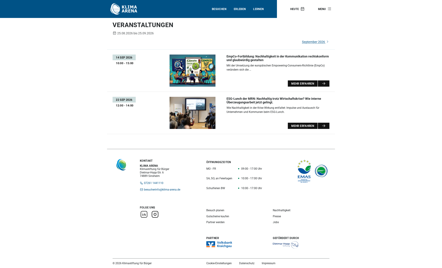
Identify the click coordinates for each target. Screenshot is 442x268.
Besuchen (219, 9)
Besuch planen (215, 210)
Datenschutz (246, 263)
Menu (322, 9)
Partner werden (215, 222)
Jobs (276, 222)
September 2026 (314, 42)
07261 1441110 (153, 183)
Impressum (268, 263)
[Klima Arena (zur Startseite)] (123, 9)
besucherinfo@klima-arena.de (161, 189)
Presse (277, 216)
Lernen (258, 9)
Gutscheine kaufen (217, 216)
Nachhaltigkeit (281, 210)
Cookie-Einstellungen (219, 263)
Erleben (240, 9)
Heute (294, 9)
